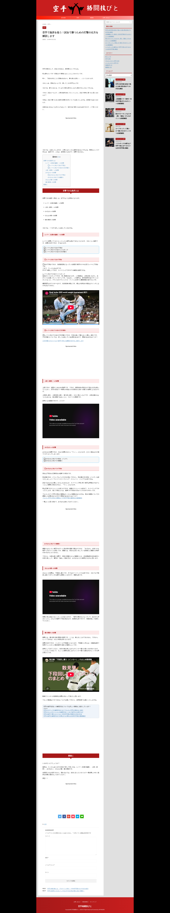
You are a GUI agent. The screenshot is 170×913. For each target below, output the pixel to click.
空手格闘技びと (85, 906)
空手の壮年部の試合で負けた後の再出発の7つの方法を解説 (123, 86)
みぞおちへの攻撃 (51, 172)
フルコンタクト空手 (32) (112, 61)
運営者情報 (85, 901)
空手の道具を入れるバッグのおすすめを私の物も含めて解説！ (66, 891)
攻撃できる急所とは (49, 160)
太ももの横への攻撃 (51, 180)
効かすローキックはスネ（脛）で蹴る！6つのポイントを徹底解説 (123, 116)
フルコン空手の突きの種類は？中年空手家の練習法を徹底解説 (62, 498)
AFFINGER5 (101, 909)
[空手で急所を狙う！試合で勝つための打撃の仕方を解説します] (77, 816)
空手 (78, 17)
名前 (47, 857)
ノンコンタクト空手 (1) (111, 63)
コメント (47, 836)
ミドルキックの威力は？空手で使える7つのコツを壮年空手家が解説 (123, 146)
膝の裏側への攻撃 (51, 182)
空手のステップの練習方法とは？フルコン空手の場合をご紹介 (63, 710)
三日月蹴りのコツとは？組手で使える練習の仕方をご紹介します (63, 341)
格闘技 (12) (108, 67)
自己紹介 (63, 17)
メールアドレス (50, 865)
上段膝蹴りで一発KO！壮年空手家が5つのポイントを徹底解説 (124, 101)
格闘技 (92, 17)
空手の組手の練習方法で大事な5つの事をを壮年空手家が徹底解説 (65, 716)
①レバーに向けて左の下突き (57, 165)
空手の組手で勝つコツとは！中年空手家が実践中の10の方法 (63, 714)
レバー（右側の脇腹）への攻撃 (55, 163)
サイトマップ (93, 901)
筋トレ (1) (108, 56)
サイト (47, 872)
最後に (45, 184)
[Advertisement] (70, 53)
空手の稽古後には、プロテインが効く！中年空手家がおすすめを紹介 (68, 888)
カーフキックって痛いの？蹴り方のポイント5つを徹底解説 (123, 131)
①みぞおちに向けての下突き (57, 175)
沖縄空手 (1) (108, 65)
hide (59, 157)
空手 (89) (108, 59)
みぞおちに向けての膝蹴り (56, 177)
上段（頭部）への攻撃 (52, 170)
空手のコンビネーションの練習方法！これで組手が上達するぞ (63, 712)
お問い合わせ (106, 17)
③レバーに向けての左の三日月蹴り (59, 168)
